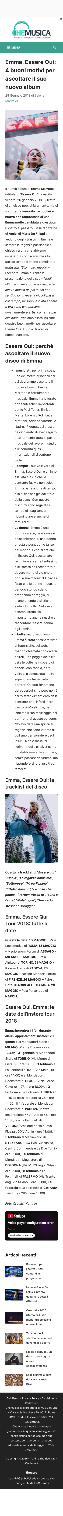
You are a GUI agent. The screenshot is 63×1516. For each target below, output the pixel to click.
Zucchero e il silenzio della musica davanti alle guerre (39, 1338)
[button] (54, 47)
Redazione (31, 1403)
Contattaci (31, 1463)
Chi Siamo (12, 1398)
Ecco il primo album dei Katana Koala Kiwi (38, 1379)
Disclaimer (48, 1398)
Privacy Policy (30, 1398)
